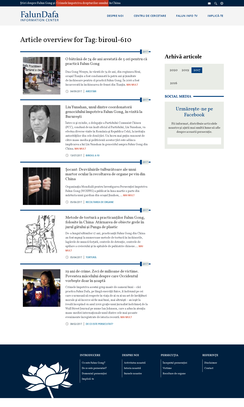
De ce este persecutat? (94, 368)
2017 (196, 70)
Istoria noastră (132, 368)
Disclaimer (210, 363)
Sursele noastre (133, 373)
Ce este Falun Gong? (93, 363)
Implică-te (88, 379)
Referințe (210, 355)
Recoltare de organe (174, 373)
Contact (208, 368)
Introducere (90, 355)
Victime (167, 368)
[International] (222, 3)
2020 (174, 70)
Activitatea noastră (135, 363)
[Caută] (216, 3)
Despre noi (130, 355)
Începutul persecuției (175, 363)
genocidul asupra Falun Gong (124, 145)
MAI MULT (132, 84)
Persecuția (169, 355)
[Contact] (209, 3)
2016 (173, 83)
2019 (185, 70)
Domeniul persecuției (94, 373)
